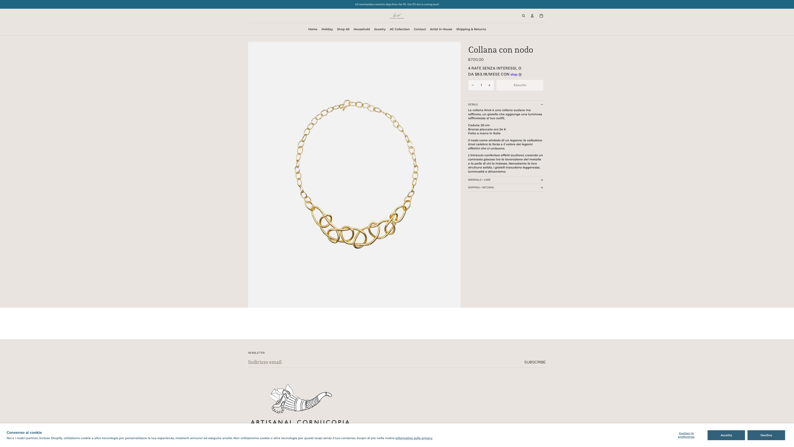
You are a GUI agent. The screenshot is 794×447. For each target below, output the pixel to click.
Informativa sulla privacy (414, 438)
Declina (766, 435)
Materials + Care (479, 179)
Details (473, 104)
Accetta (726, 435)
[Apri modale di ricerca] (523, 15)
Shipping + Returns (481, 187)
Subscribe (535, 362)
